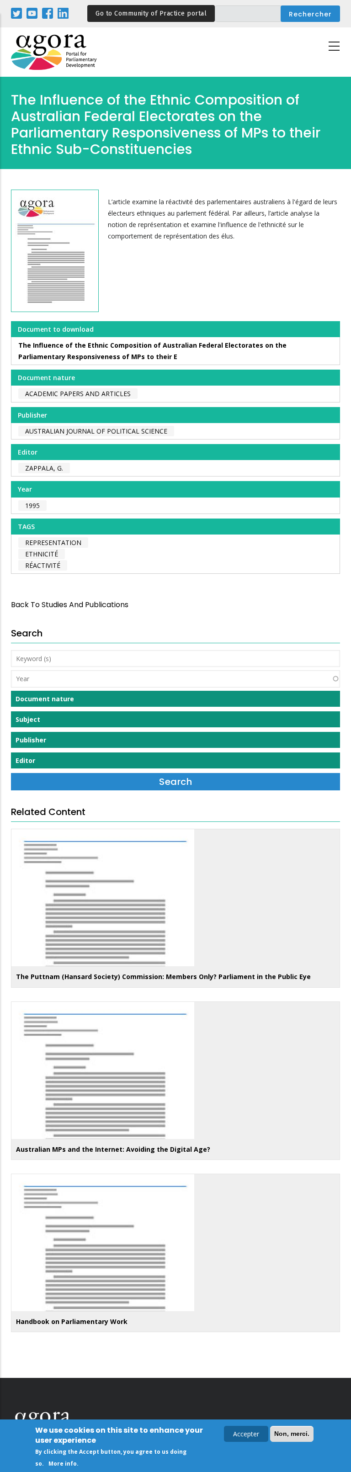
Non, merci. (291, 1433)
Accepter (246, 1434)
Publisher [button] (31, 740)
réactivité (42, 565)
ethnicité (41, 554)
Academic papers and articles (78, 393)
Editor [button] (25, 760)
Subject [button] (28, 719)
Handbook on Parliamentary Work (72, 1321)
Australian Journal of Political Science (96, 431)
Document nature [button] (45, 698)
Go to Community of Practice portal (151, 13)
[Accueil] (54, 52)
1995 (32, 505)
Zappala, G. (44, 468)
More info (62, 1463)
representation (53, 542)
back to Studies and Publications (69, 604)
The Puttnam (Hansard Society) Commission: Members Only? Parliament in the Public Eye (163, 976)
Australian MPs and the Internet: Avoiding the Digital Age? (113, 1149)
